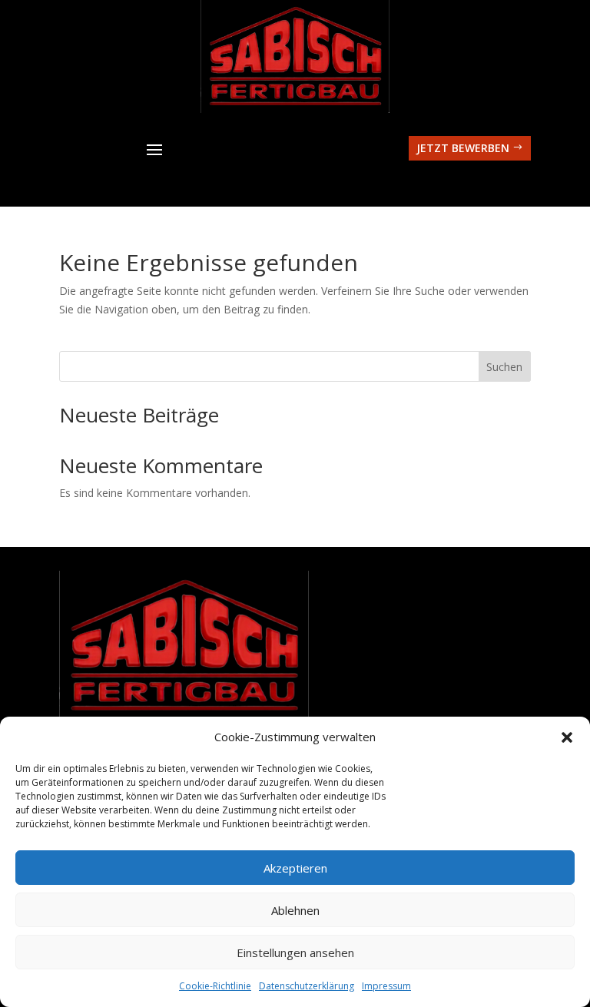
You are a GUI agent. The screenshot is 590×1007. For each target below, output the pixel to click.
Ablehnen (295, 910)
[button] (567, 737)
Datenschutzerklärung (306, 985)
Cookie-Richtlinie (215, 985)
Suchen (504, 366)
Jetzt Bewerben (462, 148)
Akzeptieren (295, 868)
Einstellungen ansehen (295, 952)
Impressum (386, 985)
